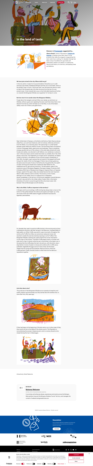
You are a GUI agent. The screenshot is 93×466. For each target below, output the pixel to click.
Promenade (58, 51)
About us (18, 449)
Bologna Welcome (31, 42)
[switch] (33, 464)
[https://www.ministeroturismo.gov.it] (22, 437)
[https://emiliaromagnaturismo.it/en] (69, 443)
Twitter (71, 449)
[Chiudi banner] (89, 453)
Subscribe (56, 428)
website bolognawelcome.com (40, 398)
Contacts (18, 451)
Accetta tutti (76, 454)
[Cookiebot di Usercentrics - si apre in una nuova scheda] (9, 464)
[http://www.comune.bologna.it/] (44, 443)
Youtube (73, 449)
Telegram (75, 449)
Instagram (66, 449)
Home (18, 36)
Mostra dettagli (61, 463)
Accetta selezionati (76, 458)
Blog (20, 36)
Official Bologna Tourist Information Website (20, 2)
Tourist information (36, 449)
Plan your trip (34, 451)
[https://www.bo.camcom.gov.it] (21, 443)
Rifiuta (76, 461)
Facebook (68, 449)
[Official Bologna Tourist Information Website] (17, 2)
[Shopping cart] (71, 2)
